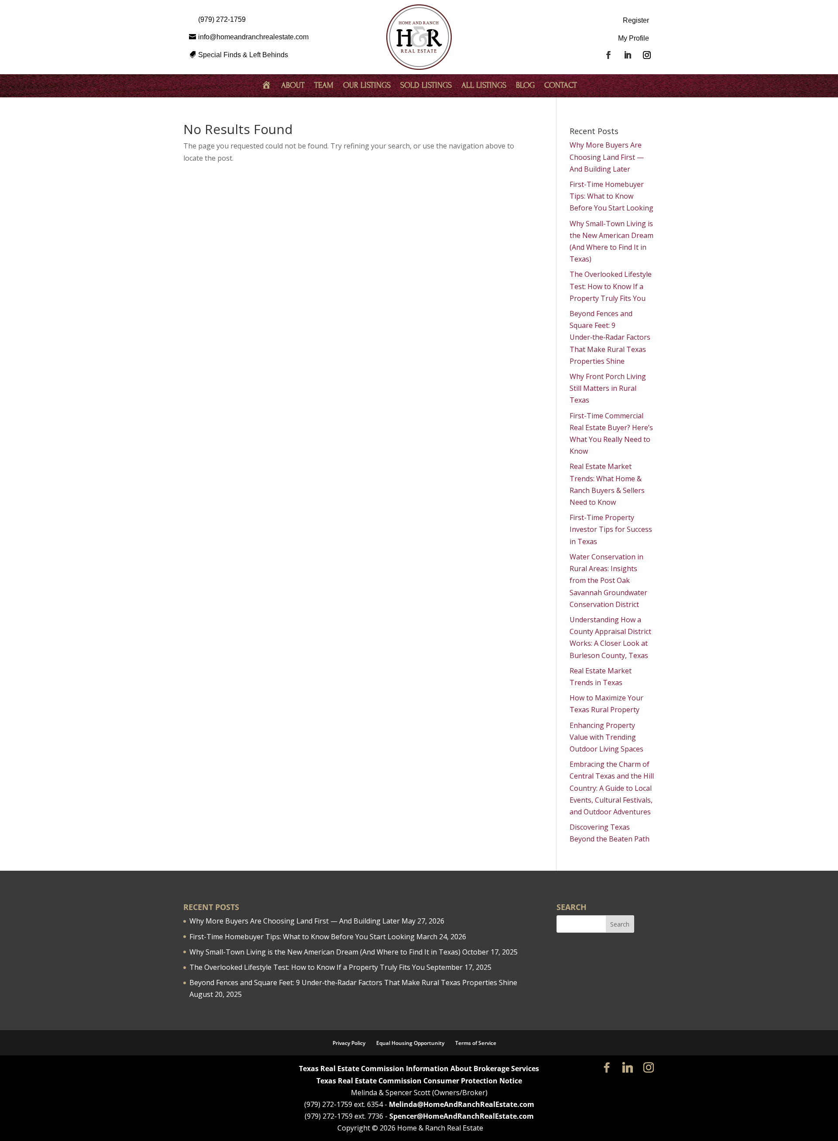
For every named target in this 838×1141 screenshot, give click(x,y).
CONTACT (560, 86)
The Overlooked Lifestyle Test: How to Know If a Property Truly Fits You (611, 286)
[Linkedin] (627, 1067)
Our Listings (367, 86)
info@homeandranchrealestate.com (253, 37)
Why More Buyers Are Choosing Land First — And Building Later (607, 156)
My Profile (633, 38)
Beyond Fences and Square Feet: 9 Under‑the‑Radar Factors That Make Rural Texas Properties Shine (610, 337)
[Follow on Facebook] (608, 55)
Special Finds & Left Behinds (243, 55)
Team (323, 86)
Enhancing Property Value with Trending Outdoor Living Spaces (606, 737)
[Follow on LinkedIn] (627, 55)
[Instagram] (648, 1067)
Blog (525, 86)
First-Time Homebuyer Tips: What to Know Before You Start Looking (611, 196)
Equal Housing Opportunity (410, 1043)
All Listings (483, 86)
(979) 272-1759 (222, 19)
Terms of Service (475, 1043)
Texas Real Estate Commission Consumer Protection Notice (419, 1081)
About (293, 86)
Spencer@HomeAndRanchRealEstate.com (461, 1116)
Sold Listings (426, 86)
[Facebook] (606, 1067)
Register (636, 20)
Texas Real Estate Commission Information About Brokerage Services (419, 1068)
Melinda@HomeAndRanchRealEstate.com (461, 1104)
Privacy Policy (349, 1043)
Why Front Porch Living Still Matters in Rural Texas (608, 388)
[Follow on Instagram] (647, 55)
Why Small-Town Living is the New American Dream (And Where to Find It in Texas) (324, 952)
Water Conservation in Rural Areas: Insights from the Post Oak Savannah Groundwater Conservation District (608, 580)
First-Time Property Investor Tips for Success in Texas (611, 529)
